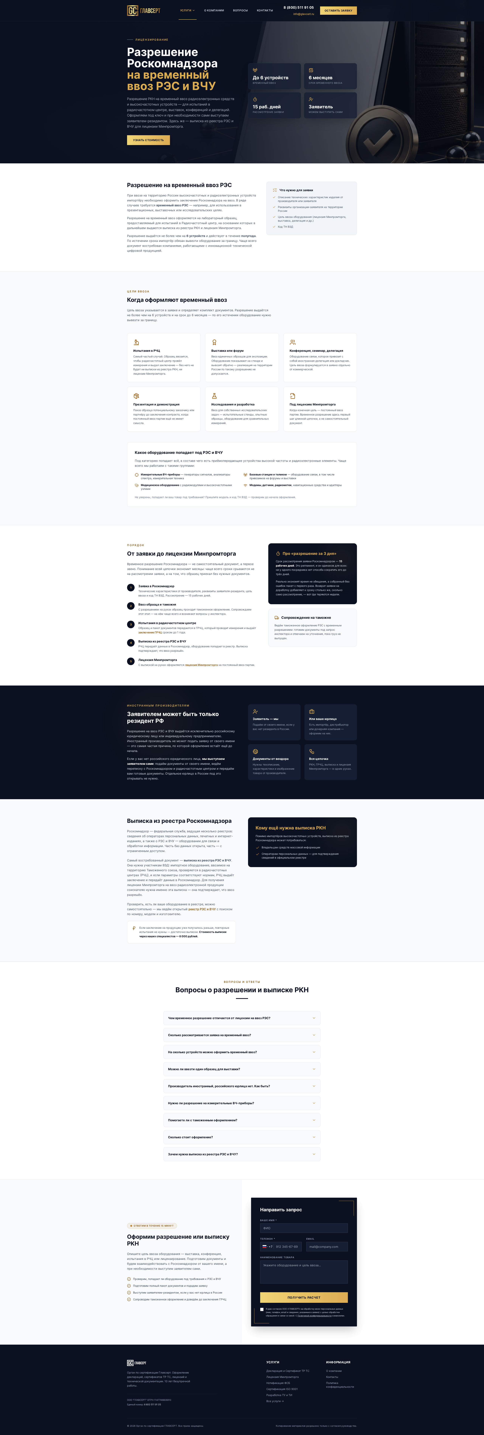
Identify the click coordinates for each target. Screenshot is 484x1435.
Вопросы (240, 10)
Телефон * (267, 1238)
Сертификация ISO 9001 (282, 1389)
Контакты (265, 10)
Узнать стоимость (148, 140)
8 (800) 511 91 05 (299, 7)
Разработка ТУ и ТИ (279, 1395)
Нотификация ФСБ (278, 1383)
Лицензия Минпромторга (282, 1376)
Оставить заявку (339, 10)
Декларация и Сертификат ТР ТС (287, 1370)
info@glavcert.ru (303, 14)
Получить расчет (304, 1297)
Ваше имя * (268, 1220)
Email (310, 1238)
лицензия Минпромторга (201, 664)
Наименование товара (277, 1257)
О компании (214, 10)
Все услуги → (275, 1401)
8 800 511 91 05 (152, 1404)
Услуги (185, 10)
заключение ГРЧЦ (150, 632)
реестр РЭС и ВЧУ (202, 909)
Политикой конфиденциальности (315, 1315)
